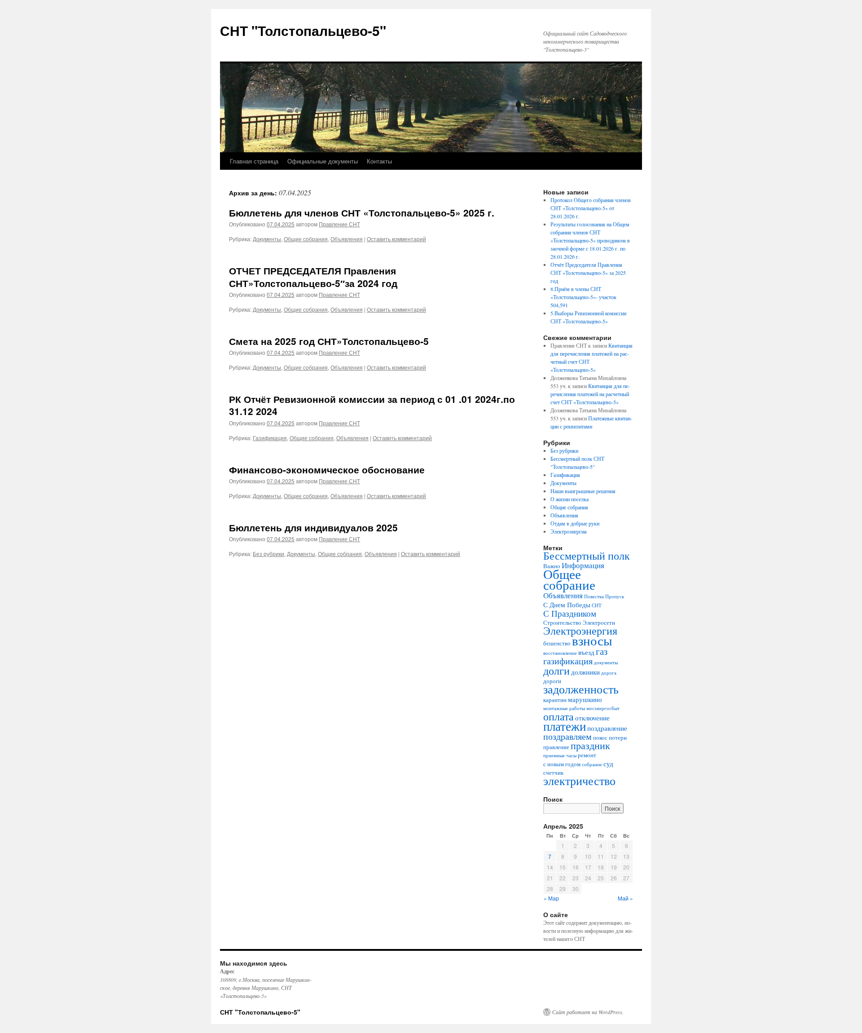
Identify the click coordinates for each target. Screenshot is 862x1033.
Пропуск (614, 596)
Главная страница (254, 161)
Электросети (599, 622)
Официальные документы (322, 161)
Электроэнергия (568, 531)
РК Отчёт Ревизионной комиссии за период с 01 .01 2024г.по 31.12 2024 (372, 405)
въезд (586, 652)
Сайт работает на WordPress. (588, 1011)
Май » (625, 898)
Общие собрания (306, 239)
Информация (583, 565)
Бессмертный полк (586, 555)
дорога (608, 673)
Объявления (346, 239)
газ (601, 651)
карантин (555, 700)
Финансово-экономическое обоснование (327, 469)
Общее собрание (569, 579)
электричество (579, 780)
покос (600, 737)
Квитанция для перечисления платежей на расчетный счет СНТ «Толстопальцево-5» (590, 394)
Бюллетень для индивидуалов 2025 (313, 527)
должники (585, 671)
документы (606, 662)
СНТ (597, 605)
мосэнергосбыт (603, 708)
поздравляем (567, 736)
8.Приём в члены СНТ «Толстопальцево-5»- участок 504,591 (583, 297)
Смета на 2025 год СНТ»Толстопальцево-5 (329, 341)
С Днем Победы (566, 604)
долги (556, 670)
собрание (592, 764)
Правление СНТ (339, 224)
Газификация (270, 437)
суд (608, 763)
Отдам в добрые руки (574, 523)
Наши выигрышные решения (583, 490)
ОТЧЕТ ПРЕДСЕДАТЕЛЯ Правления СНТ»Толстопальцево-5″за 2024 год (313, 276)
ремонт (587, 755)
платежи (564, 726)
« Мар (551, 898)
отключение (592, 717)
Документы (267, 239)
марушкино (585, 699)
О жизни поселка (569, 499)
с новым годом (562, 764)
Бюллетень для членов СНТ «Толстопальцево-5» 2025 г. (361, 212)
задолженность (581, 689)
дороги (552, 681)
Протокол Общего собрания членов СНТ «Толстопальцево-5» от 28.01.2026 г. (590, 208)
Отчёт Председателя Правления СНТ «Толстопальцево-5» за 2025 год (588, 272)
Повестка (594, 596)
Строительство (562, 622)
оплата (558, 716)
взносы (592, 640)
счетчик (553, 772)
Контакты (379, 161)
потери (618, 737)
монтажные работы (564, 708)
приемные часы (559, 755)
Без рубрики (268, 553)
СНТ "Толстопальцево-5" (303, 30)
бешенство (557, 643)
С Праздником (569, 613)
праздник (590, 745)
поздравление (607, 728)
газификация (568, 661)
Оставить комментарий (396, 239)
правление (556, 747)
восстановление (560, 653)
